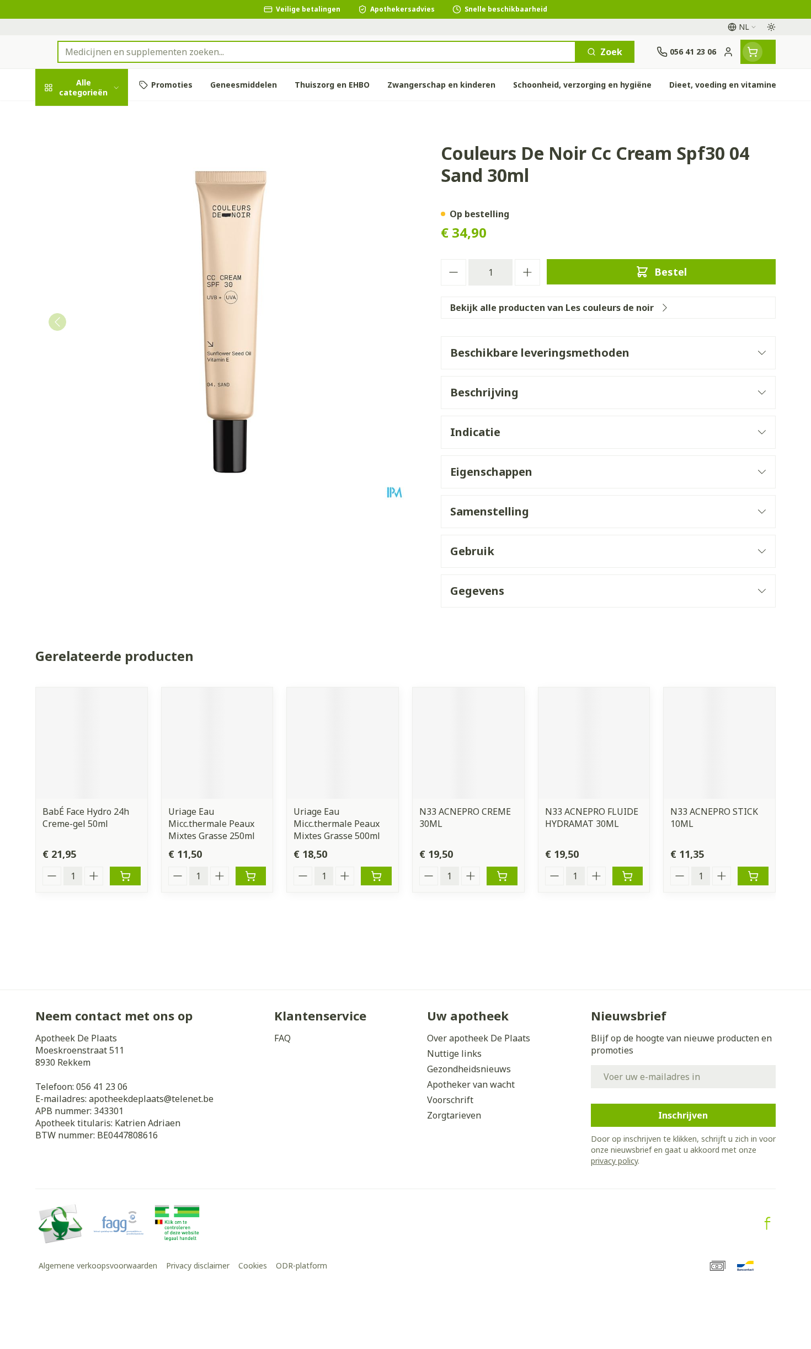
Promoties (67, 117)
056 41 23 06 (101, 1087)
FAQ (282, 1038)
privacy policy (614, 1160)
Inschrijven (683, 1115)
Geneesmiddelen (106, 396)
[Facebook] (767, 1223)
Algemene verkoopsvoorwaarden (98, 1265)
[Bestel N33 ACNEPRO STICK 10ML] (753, 876)
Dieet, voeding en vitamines (106, 201)
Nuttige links (454, 1053)
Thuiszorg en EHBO (106, 336)
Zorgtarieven (454, 1115)
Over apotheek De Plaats (478, 1038)
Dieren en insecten (106, 366)
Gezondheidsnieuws (469, 1069)
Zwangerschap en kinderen (106, 241)
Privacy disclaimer (198, 1265)
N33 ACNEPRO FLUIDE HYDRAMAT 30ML (591, 817)
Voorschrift (450, 1100)
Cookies (252, 1265)
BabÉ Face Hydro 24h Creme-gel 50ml (85, 817)
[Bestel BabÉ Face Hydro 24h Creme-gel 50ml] (125, 876)
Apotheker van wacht (471, 1084)
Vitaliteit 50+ (106, 276)
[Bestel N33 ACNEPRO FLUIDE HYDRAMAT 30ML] (627, 876)
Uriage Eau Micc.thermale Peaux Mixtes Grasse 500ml (337, 823)
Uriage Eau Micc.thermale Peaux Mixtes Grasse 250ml (211, 823)
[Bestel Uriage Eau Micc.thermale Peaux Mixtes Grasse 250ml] (251, 876)
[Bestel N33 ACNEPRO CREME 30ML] (502, 876)
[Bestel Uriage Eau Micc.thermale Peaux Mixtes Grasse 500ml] (376, 876)
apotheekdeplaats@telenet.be (151, 1099)
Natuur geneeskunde (106, 306)
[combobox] (316, 52)
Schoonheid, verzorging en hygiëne (106, 156)
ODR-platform (301, 1265)
